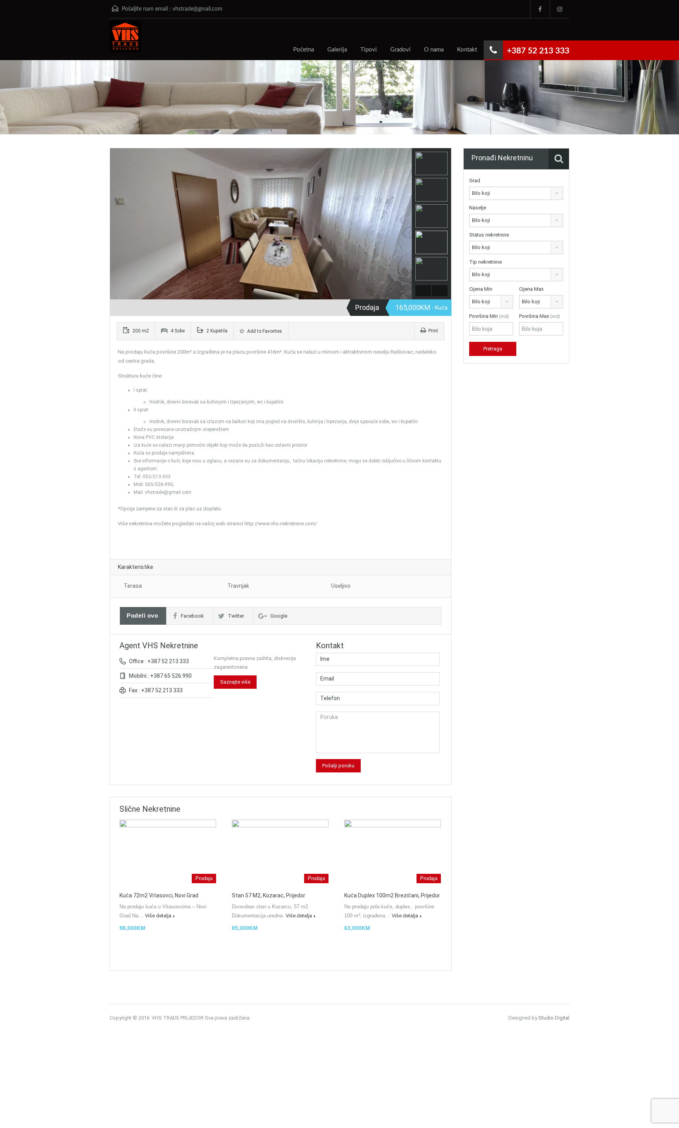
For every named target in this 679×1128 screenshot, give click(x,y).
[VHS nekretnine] (125, 40)
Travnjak (238, 586)
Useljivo (341, 586)
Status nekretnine (489, 235)
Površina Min (489, 316)
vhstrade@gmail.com (197, 9)
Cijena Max (531, 289)
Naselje (477, 208)
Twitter (236, 616)
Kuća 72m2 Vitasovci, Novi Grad (158, 895)
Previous (117, 224)
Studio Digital (553, 1018)
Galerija (337, 50)
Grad (474, 180)
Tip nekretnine (485, 262)
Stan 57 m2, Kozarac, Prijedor (268, 895)
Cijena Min (480, 289)
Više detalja (158, 916)
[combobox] (516, 193)
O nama (434, 50)
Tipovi (368, 50)
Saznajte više (235, 682)
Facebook (192, 616)
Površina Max (539, 316)
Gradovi (400, 50)
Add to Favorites (264, 331)
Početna (303, 50)
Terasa (133, 586)
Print (433, 331)
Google (278, 616)
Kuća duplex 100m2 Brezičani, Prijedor (392, 895)
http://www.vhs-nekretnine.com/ (280, 523)
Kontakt (467, 50)
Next (405, 224)
